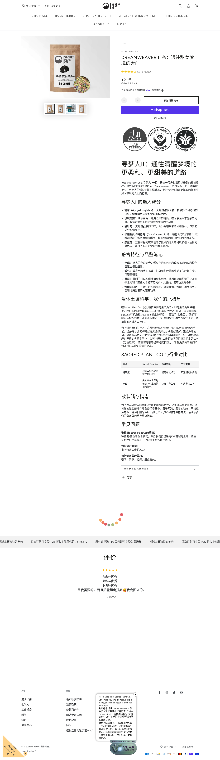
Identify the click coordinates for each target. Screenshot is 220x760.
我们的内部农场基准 (138, 311)
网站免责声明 (74, 715)
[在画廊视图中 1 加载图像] (50, 109)
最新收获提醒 (74, 699)
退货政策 (71, 704)
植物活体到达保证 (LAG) (79, 730)
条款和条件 (72, 709)
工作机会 (26, 709)
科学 (24, 715)
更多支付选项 (160, 118)
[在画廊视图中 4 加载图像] (81, 109)
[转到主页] (111, 6)
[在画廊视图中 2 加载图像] (60, 109)
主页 (125, 43)
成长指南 (26, 699)
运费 (136, 83)
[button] (180, 5)
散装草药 (26, 725)
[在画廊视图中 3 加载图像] (71, 109)
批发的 (25, 704)
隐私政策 (71, 720)
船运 (68, 725)
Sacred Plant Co (129, 51)
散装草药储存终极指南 (139, 416)
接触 (24, 720)
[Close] (25, 753)
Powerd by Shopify (28, 751)
